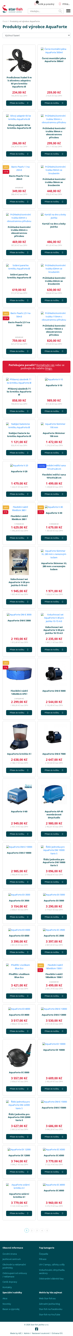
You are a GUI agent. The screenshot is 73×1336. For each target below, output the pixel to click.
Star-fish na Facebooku (50, 1309)
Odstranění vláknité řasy (51, 1278)
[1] (60, 11)
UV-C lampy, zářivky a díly (52, 1264)
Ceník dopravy (10, 1281)
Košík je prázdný (46, 4)
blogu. (48, 368)
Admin (27, 1333)
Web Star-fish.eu (47, 1298)
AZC (20, 1333)
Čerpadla (43, 1253)
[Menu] (68, 11)
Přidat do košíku (17, 103)
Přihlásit (66, 4)
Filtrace (42, 1259)
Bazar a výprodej (11, 1309)
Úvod (5, 21)
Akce (5, 1298)
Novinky (7, 1303)
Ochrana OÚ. (57, 1333)
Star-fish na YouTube (49, 1314)
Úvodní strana (10, 1253)
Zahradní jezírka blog (49, 1303)
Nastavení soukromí (40, 1333)
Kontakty (7, 1287)
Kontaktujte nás (45, 365)
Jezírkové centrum (12, 1259)
